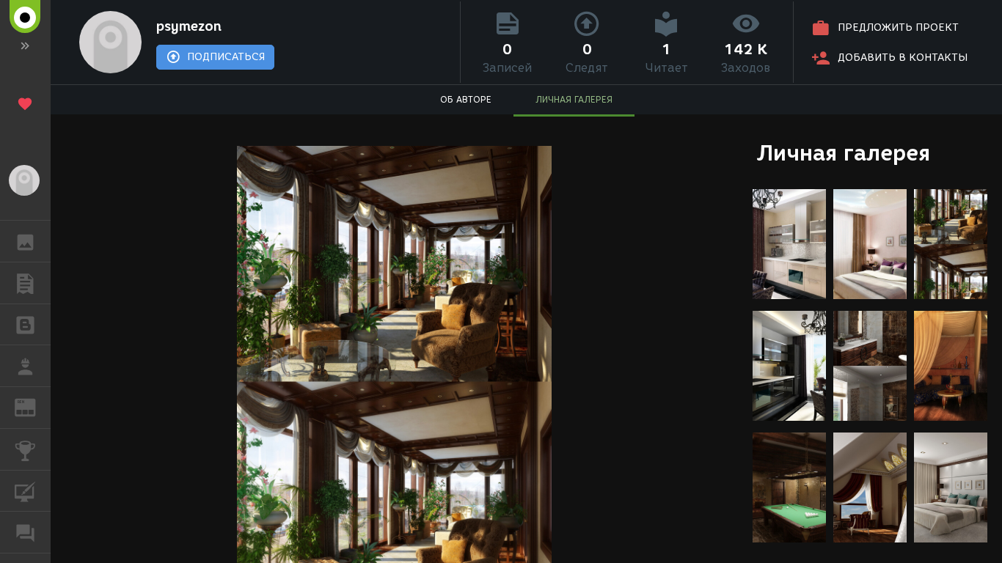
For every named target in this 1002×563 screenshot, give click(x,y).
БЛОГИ (25, 324)
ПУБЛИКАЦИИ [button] (25, 282)
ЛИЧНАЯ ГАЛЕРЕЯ (573, 99)
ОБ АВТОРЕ (465, 99)
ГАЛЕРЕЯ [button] (25, 241)
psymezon (189, 26)
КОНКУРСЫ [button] (25, 449)
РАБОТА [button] (25, 365)
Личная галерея (843, 153)
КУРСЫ (25, 491)
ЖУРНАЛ (34, 406)
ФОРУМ (25, 532)
